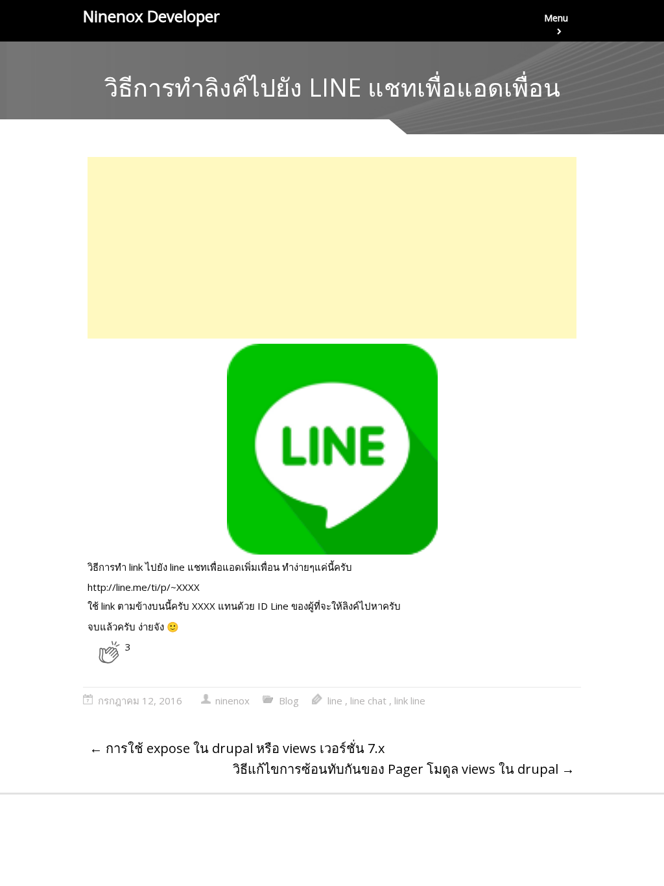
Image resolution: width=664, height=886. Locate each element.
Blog (289, 700)
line (334, 700)
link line (409, 700)
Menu (556, 18)
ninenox (232, 700)
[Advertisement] (332, 248)
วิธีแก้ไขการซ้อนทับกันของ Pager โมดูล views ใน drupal (404, 769)
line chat (368, 700)
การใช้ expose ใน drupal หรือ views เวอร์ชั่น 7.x (237, 748)
